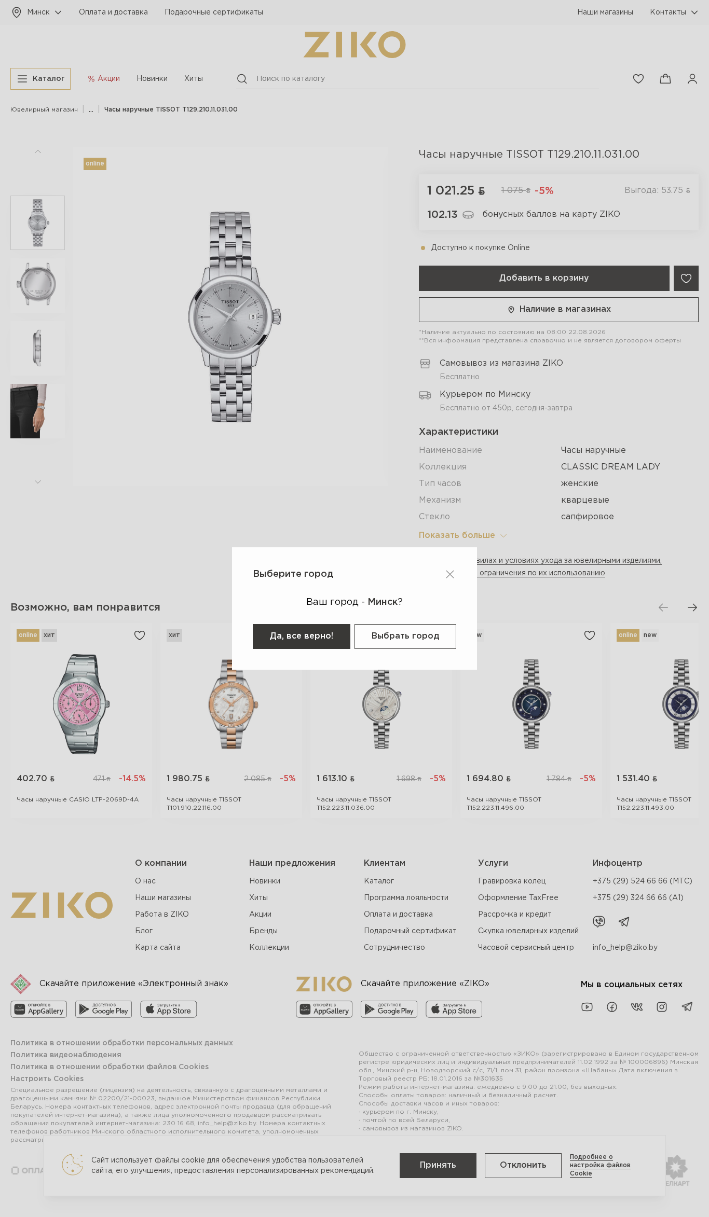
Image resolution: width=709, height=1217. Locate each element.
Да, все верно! (301, 636)
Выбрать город (405, 636)
